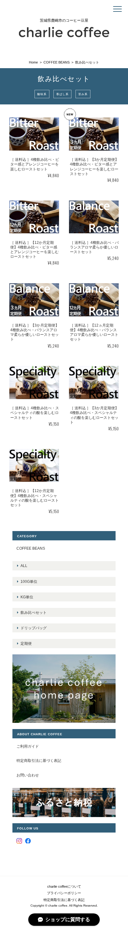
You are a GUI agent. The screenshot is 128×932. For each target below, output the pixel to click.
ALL (24, 566)
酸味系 (42, 94)
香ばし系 (62, 94)
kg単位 (27, 597)
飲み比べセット (34, 612)
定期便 (26, 643)
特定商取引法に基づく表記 (38, 760)
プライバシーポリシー (64, 893)
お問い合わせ (27, 775)
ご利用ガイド (27, 746)
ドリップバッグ (34, 628)
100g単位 (29, 581)
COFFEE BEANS (56, 62)
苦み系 (83, 94)
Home (33, 62)
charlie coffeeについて (64, 886)
